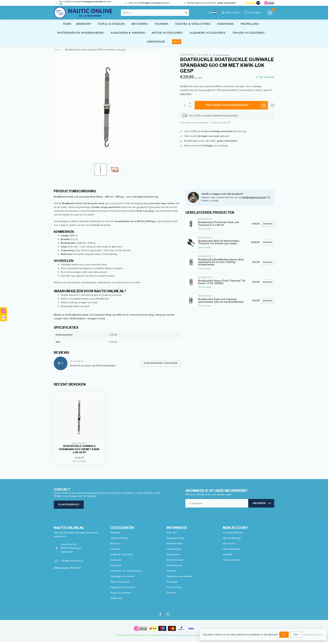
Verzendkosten (175, 543)
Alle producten (231, 560)
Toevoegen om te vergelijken (194, 122)
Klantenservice (68, 504)
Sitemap (171, 592)
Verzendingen (174, 549)
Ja (284, 634)
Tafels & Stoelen (111, 24)
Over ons (171, 532)
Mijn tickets (229, 543)
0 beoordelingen (221, 54)
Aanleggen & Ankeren (128, 33)
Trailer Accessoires (248, 33)
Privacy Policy (174, 587)
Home (67, 24)
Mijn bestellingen (232, 538)
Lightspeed (169, 635)
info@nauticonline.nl (254, 197)
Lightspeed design (186, 635)
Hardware (225, 24)
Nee (296, 634)
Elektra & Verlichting (192, 24)
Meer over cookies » (313, 634)
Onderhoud (156, 41)
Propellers (250, 24)
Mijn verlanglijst (231, 549)
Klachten (171, 570)
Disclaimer (172, 581)
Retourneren (173, 554)
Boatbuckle (187, 55)
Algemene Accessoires (207, 33)
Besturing (140, 24)
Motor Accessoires (167, 33)
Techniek (161, 24)
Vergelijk (227, 554)
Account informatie (233, 532)
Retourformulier (175, 560)
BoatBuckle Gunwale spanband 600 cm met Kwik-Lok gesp (95, 49)
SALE (176, 41)
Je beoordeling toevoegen (161, 363)
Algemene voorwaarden (180, 576)
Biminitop (83, 24)
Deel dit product (220, 122)
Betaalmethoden (176, 538)
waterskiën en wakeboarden (80, 33)
